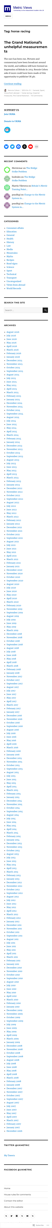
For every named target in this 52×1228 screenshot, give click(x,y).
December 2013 (14, 843)
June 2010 (11, 989)
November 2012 (14, 886)
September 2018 (15, 644)
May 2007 (11, 1113)
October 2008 (13, 1053)
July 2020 (11, 587)
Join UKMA (9, 114)
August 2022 (13, 502)
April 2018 (12, 662)
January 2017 (13, 712)
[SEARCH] (45, 310)
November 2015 (14, 761)
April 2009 (12, 1035)
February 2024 (14, 438)
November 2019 (14, 609)
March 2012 (12, 914)
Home (7, 1188)
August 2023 (13, 460)
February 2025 (14, 396)
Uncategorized (14, 281)
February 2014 (14, 836)
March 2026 (13, 350)
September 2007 (15, 1099)
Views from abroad (11, 93)
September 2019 (15, 612)
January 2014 (13, 840)
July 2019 (11, 619)
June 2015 (11, 779)
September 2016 (15, 726)
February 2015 (14, 793)
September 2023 (15, 456)
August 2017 (13, 687)
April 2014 (12, 829)
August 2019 (13, 616)
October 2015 (13, 765)
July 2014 (11, 818)
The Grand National (21, 96)
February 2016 (14, 751)
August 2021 (13, 541)
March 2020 (13, 602)
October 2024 (13, 410)
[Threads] (24, 146)
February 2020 (14, 605)
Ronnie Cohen (14, 90)
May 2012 (11, 907)
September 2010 (15, 978)
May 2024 (11, 428)
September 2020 (15, 580)
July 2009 (11, 1024)
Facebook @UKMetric (18, 1170)
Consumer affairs (15, 228)
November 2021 (14, 531)
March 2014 (12, 832)
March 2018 (12, 666)
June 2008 (12, 1067)
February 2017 (14, 708)
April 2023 (12, 474)
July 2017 (11, 690)
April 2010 (12, 996)
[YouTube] (30, 146)
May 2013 (11, 864)
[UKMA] (33, 1216)
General (36, 90)
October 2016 (13, 722)
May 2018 (11, 658)
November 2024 (15, 406)
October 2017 (13, 680)
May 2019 (11, 626)
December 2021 (14, 527)
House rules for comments (17, 1194)
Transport (12, 277)
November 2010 (14, 971)
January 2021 (13, 566)
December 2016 (14, 715)
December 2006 (14, 1131)
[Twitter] (12, 146)
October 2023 (13, 452)
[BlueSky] (6, 1216)
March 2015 (12, 790)
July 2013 (11, 857)
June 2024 (12, 424)
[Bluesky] (6, 146)
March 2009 (13, 1038)
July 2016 (11, 733)
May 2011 (11, 950)
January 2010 (13, 1006)
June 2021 (11, 548)
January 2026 (13, 357)
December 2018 (14, 634)
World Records (14, 288)
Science (10, 267)
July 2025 (11, 378)
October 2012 (13, 889)
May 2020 (11, 595)
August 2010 (13, 982)
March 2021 (12, 559)
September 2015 (15, 769)
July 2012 (11, 900)
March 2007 (12, 1120)
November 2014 (14, 804)
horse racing (27, 93)
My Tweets (9, 1155)
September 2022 (15, 499)
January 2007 (13, 1127)
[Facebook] (18, 146)
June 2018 (11, 655)
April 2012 (12, 911)
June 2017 (11, 694)
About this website (13, 1207)
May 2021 (11, 552)
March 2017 (12, 705)
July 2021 (11, 545)
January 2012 (13, 921)
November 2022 (15, 492)
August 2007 (13, 1102)
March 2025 (13, 392)
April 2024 (12, 431)
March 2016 (12, 747)
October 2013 (13, 850)
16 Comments (36, 96)
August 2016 (13, 729)
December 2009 (14, 1010)
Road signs (12, 263)
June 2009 (12, 1028)
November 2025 (15, 364)
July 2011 (11, 943)
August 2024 (13, 417)
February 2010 (14, 1003)
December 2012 (14, 882)
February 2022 (14, 520)
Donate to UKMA (12, 121)
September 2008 (15, 1056)
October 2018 (13, 641)
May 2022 (11, 513)
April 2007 (12, 1117)
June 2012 (11, 903)
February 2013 (14, 875)
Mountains (12, 253)
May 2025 (11, 385)
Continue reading (12, 83)
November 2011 (14, 928)
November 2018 (14, 637)
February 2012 (14, 918)
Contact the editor (13, 1201)
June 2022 (12, 509)
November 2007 (14, 1092)
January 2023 (13, 484)
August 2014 (13, 815)
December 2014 (14, 800)
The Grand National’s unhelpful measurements (25, 46)
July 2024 (11, 421)
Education (12, 231)
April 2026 (12, 346)
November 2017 (14, 676)
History (10, 242)
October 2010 (13, 974)
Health (10, 238)
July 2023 (11, 463)
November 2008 (15, 1049)
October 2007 (13, 1095)
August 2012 (13, 896)
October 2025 (13, 367)
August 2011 (12, 939)
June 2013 (11, 861)
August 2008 (13, 1060)
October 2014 (13, 808)
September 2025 (15, 371)
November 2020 (15, 573)
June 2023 (12, 467)
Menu (8, 16)
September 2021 (15, 538)
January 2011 (13, 964)
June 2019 (11, 623)
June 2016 (11, 737)
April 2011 (11, 953)
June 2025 (12, 381)
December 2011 (14, 925)
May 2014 (11, 825)
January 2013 (13, 879)
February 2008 (14, 1081)
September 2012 (15, 893)
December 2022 (14, 488)
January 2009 (13, 1042)
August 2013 (13, 854)
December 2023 (14, 445)
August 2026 (13, 332)
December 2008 (14, 1045)
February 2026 (14, 353)
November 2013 (14, 847)
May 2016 (11, 740)
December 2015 (14, 758)
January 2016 (13, 754)
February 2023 (14, 481)
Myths (10, 256)
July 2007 (11, 1106)
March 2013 (12, 871)
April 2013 (11, 868)
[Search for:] (23, 310)
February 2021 (14, 563)
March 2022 (13, 516)
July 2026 (11, 335)
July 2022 (11, 506)
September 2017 (15, 683)
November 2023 (14, 449)
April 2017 (11, 701)
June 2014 (11, 822)
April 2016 (12, 744)
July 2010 (11, 985)
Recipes (10, 260)
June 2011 (11, 946)
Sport (42, 90)
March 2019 (12, 630)
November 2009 (15, 1014)
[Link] (36, 146)
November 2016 (14, 719)
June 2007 (12, 1109)
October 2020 (13, 577)
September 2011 (14, 935)
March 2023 (12, 477)
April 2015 (12, 786)
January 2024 (13, 442)
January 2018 (13, 673)
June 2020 (12, 591)
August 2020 (13, 584)
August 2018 (13, 648)
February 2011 (13, 960)
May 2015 (11, 783)
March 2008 (13, 1077)
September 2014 (15, 811)
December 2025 (14, 360)
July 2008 (11, 1063)
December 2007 (14, 1088)
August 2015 (13, 772)
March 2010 (12, 999)
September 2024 (15, 413)
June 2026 (12, 339)
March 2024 (13, 435)
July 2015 (11, 776)
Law (9, 246)
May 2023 (11, 470)
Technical (11, 274)
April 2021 (12, 555)
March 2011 (12, 957)
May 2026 (12, 342)
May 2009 (12, 1031)
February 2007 (14, 1124)
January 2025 (13, 399)
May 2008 (11, 1070)
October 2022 (13, 495)
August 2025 (13, 374)
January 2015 (13, 797)
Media (10, 249)
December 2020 (14, 570)
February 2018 (14, 669)
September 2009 (15, 1021)
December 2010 (14, 967)
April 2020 (12, 598)
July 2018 (11, 651)
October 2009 (13, 1017)
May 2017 (11, 697)
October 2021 (13, 534)
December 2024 (14, 403)
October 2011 (13, 932)
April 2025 (12, 389)
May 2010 (11, 992)
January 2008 (13, 1085)
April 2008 (12, 1074)
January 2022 (13, 523)
